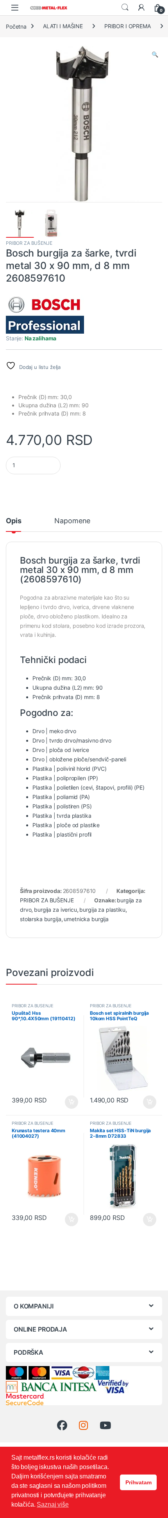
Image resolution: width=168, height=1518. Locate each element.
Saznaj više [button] (52, 1504)
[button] (155, 54)
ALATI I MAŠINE (63, 26)
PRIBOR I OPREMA (127, 26)
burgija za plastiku (102, 909)
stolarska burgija (40, 919)
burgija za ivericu (55, 909)
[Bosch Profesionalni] (45, 314)
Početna (16, 26)
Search (125, 7)
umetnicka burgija (86, 919)
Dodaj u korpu (71, 1102)
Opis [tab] (13, 521)
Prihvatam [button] (138, 1482)
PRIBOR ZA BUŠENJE (29, 243)
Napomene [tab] (72, 521)
